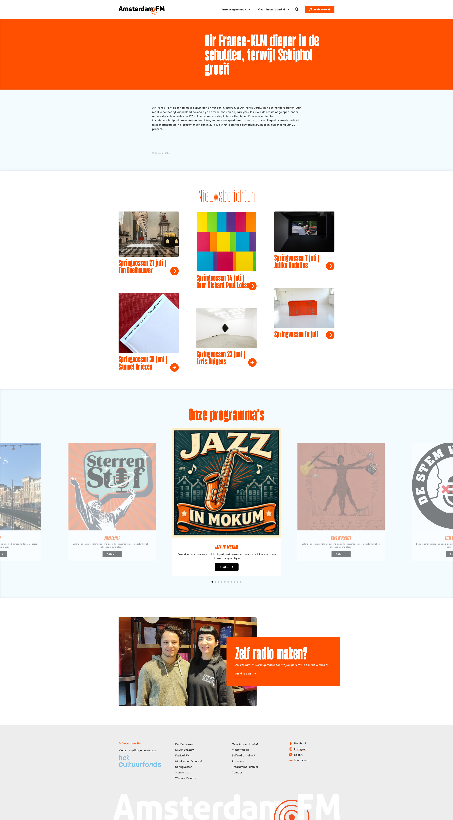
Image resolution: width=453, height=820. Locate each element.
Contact (237, 772)
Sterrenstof (182, 772)
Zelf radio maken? (243, 755)
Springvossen (183, 766)
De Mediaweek (185, 744)
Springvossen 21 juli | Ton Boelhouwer (142, 267)
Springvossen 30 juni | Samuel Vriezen (143, 363)
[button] (296, 9)
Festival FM (182, 755)
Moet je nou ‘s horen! (188, 761)
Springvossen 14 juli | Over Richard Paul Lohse (222, 282)
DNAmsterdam (184, 750)
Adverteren (239, 761)
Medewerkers (240, 750)
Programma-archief (245, 766)
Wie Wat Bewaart (186, 778)
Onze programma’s (233, 9)
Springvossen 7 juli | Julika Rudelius (297, 262)
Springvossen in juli (296, 334)
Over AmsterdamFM (271, 9)
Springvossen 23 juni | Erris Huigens (220, 358)
